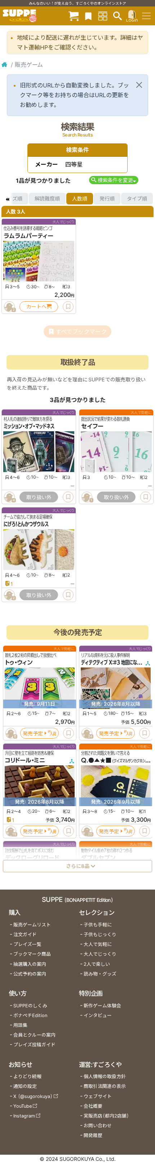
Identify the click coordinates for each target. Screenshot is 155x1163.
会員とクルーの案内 (34, 1035)
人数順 (79, 198)
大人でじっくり (100, 954)
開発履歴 (93, 1135)
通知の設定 (25, 1086)
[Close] (139, 85)
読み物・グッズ (100, 974)
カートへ (36, 306)
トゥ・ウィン (18, 663)
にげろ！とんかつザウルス (26, 524)
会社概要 (93, 1106)
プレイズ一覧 (27, 944)
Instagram (24, 1116)
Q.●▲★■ (96, 760)
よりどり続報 (27, 1076)
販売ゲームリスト (32, 925)
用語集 (20, 1025)
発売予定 (33, 733)
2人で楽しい (97, 964)
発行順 (107, 198)
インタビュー (98, 1015)
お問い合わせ (98, 1125)
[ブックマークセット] (88, 16)
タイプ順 (137, 198)
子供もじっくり (100, 934)
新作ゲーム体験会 (102, 1005)
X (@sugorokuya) (33, 1096)
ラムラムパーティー (28, 236)
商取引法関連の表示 (105, 1086)
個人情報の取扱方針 (105, 1076)
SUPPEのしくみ (30, 1005)
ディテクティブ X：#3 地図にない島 (113, 663)
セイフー (92, 426)
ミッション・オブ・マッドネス (29, 426)
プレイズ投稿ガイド (34, 1044)
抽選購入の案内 (29, 964)
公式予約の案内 (29, 974)
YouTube (22, 1106)
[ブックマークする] (68, 306)
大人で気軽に (98, 944)
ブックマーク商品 (32, 954)
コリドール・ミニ (25, 760)
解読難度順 (47, 198)
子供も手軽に (98, 925)
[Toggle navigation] (146, 16)
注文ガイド (25, 934)
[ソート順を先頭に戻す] (7, 198)
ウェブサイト (98, 1096)
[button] (113, 180)
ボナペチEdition (30, 1015)
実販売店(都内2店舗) (106, 1116)
